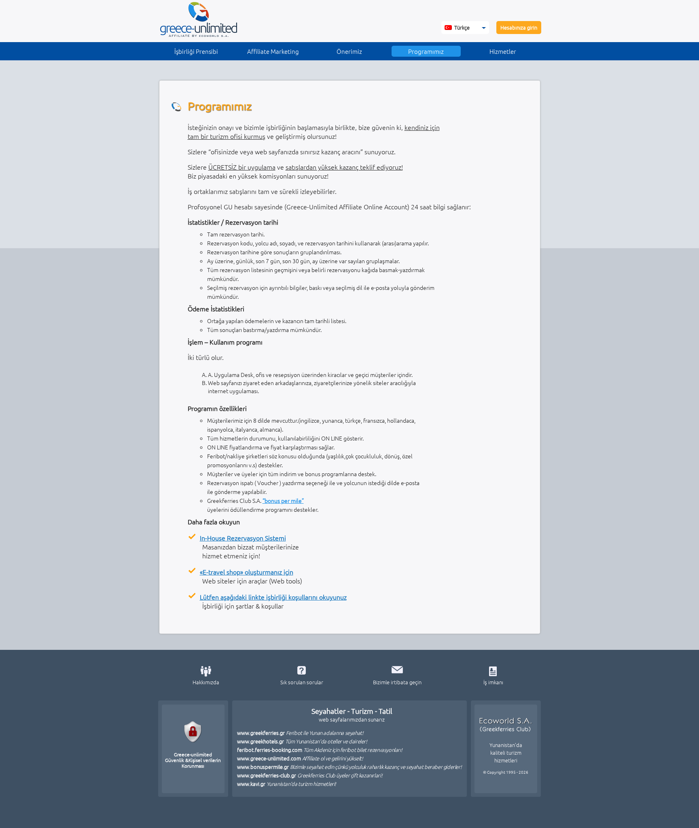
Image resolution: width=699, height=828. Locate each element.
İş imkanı (493, 682)
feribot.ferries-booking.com (319, 750)
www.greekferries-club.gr (310, 775)
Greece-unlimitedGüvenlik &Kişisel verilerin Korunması (193, 759)
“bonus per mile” (283, 500)
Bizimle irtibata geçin (397, 682)
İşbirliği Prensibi (196, 51)
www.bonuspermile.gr (349, 767)
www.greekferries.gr (300, 732)
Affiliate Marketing (273, 51)
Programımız (426, 51)
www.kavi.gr (287, 784)
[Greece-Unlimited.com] (198, 34)
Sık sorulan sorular (301, 682)
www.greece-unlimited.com (300, 758)
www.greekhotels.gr (302, 741)
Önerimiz (349, 51)
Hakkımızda (206, 682)
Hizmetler (502, 51)
